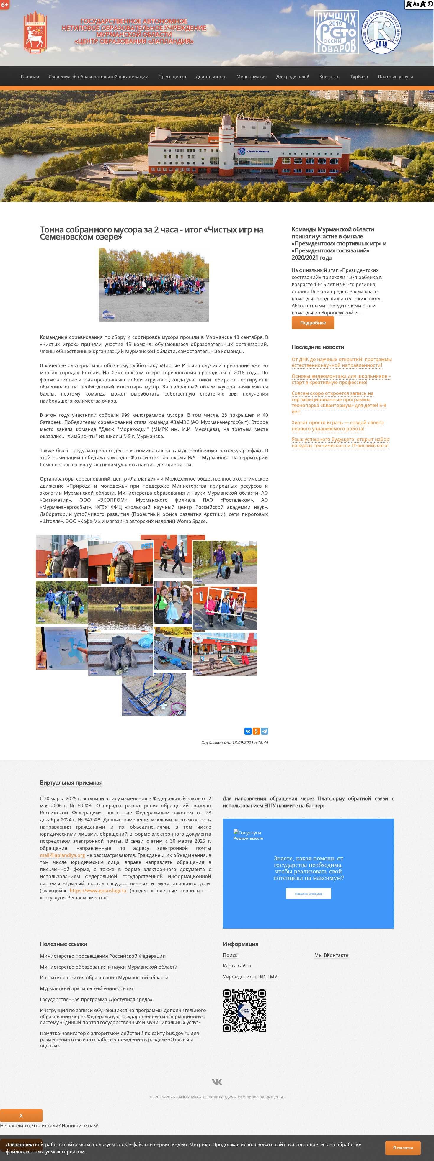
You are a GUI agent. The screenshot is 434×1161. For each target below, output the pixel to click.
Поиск (230, 955)
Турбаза (359, 76)
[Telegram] (264, 731)
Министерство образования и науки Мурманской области (109, 967)
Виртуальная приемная (71, 782)
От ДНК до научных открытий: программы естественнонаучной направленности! (342, 362)
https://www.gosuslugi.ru (98, 890)
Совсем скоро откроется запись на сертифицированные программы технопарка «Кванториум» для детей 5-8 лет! (339, 402)
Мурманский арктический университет (86, 988)
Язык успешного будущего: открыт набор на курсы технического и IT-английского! (340, 442)
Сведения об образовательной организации (99, 76)
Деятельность (211, 76)
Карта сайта (237, 965)
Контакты (329, 76)
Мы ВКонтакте (331, 955)
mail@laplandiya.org (62, 855)
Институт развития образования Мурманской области (104, 977)
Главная (30, 76)
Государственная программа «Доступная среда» (96, 999)
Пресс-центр (172, 76)
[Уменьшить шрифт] (409, 5)
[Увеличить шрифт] (423, 5)
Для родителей (293, 76)
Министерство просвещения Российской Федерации (103, 956)
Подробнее (313, 322)
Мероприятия (251, 76)
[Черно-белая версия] (430, 5)
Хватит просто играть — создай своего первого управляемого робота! (338, 425)
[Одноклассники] (256, 731)
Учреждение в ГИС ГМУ (250, 976)
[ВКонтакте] (248, 731)
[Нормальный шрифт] (416, 5)
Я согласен (403, 1148)
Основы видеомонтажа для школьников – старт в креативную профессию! (341, 379)
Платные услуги (395, 76)
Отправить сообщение (308, 893)
